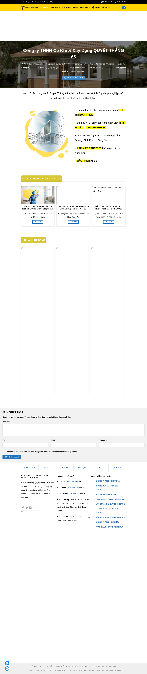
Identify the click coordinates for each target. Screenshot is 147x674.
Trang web (103, 440)
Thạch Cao (55, 7)
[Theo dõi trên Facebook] (23, 508)
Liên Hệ (34, 2)
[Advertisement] (74, 26)
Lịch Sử (84, 670)
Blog (51, 2)
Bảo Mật (31, 670)
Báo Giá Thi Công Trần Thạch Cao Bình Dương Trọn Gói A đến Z (73, 207)
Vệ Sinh (95, 7)
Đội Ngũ (77, 670)
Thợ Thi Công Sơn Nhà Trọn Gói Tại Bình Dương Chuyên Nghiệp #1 (38, 207)
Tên (4, 440)
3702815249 (83, 666)
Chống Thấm (70, 7)
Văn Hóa (92, 670)
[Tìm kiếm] (124, 7)
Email (53, 440)
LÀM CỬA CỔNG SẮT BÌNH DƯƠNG (111, 504)
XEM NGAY (37, 222)
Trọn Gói (106, 7)
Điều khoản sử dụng (44, 670)
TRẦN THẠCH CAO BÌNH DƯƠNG (110, 499)
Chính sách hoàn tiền (63, 670)
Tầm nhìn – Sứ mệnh (105, 670)
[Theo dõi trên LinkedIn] (30, 508)
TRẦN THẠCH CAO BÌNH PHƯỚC (110, 527)
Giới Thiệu (26, 2)
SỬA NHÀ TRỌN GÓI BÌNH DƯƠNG (110, 517)
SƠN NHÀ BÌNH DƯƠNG (106, 494)
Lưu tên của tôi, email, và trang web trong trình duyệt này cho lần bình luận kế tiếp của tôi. (42, 452)
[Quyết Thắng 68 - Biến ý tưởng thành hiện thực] (29, 7)
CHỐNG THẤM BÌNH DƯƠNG (108, 481)
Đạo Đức (118, 670)
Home (45, 7)
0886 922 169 (72, 481)
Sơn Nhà (84, 7)
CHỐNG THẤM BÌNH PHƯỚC (108, 522)
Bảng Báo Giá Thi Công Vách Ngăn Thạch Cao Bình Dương (108, 207)
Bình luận (6, 421)
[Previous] (21, 206)
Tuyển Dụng (44, 2)
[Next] (125, 206)
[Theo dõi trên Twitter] (27, 508)
